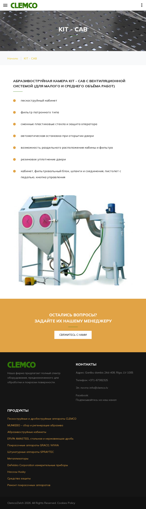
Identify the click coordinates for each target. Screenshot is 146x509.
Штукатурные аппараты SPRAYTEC (30, 452)
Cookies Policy (66, 503)
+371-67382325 (98, 380)
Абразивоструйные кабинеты (26, 432)
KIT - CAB (30, 58)
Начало (12, 58)
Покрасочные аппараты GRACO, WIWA (33, 445)
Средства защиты (19, 478)
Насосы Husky (16, 472)
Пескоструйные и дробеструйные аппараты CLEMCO (41, 418)
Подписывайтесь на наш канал (96, 400)
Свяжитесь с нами (73, 334)
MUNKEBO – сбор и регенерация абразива (35, 425)
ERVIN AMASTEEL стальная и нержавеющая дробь (40, 438)
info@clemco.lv (99, 387)
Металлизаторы (17, 458)
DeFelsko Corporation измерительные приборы (37, 465)
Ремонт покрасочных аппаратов (28, 485)
